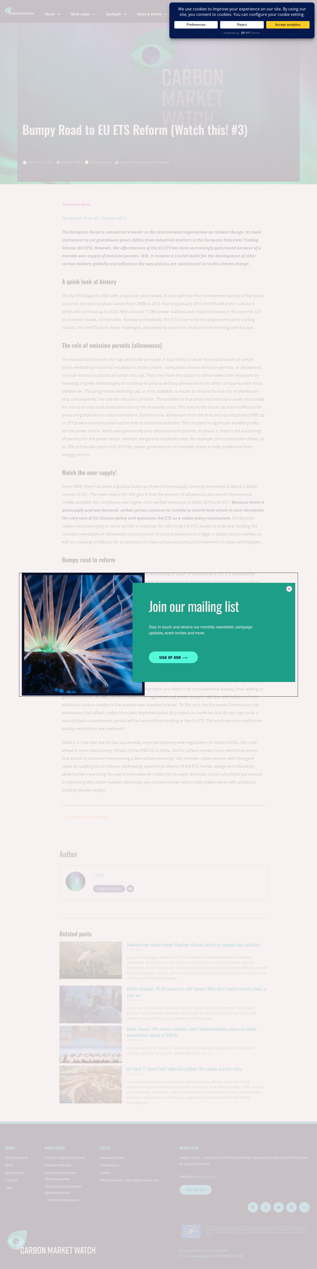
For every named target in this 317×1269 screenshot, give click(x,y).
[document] (158, 634)
